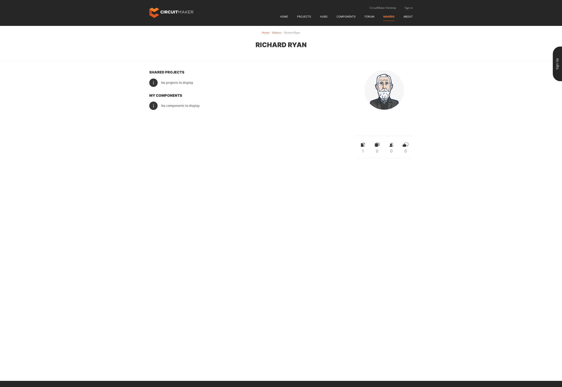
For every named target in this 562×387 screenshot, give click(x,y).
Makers (388, 16)
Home (284, 16)
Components (346, 16)
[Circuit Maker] (171, 12)
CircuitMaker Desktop (382, 8)
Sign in (409, 8)
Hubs (324, 16)
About (408, 16)
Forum (369, 16)
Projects (304, 16)
